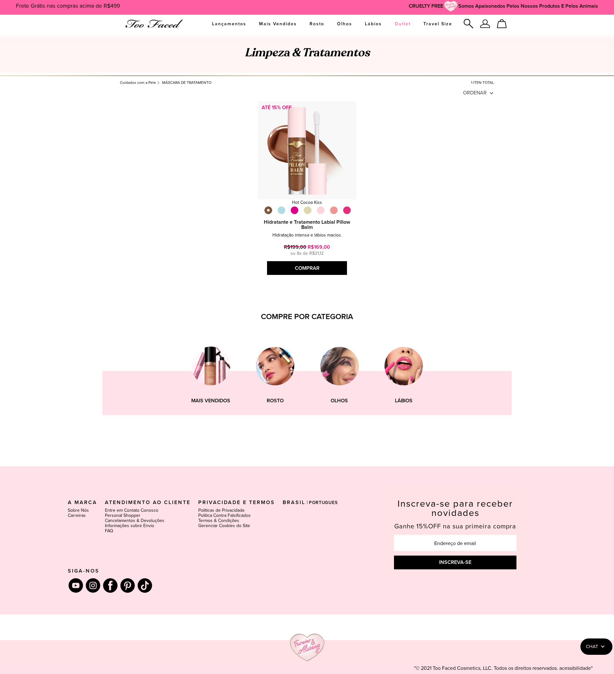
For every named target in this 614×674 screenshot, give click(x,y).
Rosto (317, 24)
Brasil (294, 502)
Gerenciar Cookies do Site (224, 526)
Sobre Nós (78, 510)
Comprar (307, 268)
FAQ (109, 531)
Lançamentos (229, 24)
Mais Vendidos (278, 24)
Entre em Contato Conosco (131, 510)
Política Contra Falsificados (224, 515)
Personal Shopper (122, 515)
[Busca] (468, 23)
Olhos (344, 24)
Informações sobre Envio (129, 526)
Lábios (373, 24)
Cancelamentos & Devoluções (134, 520)
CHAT (592, 646)
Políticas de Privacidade (221, 510)
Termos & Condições (218, 520)
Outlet (403, 24)
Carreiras (77, 515)
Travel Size (437, 24)
